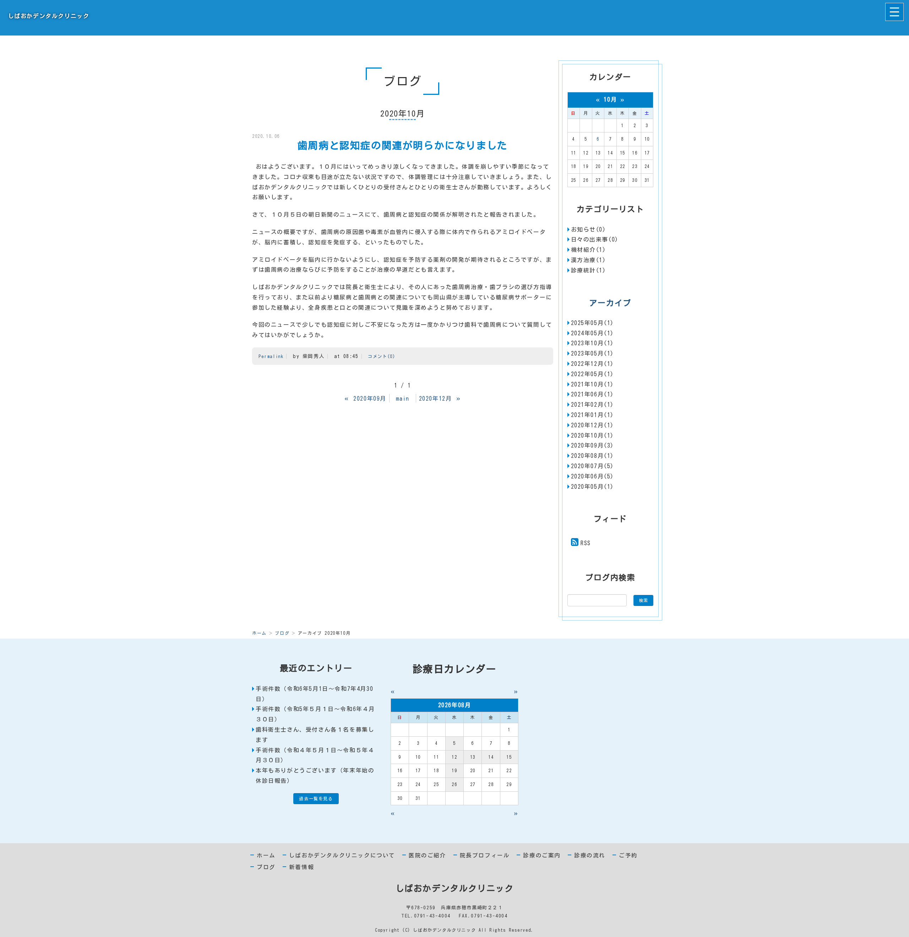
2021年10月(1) (592, 384)
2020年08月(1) (592, 456)
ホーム (259, 633)
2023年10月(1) (592, 343)
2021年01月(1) (592, 415)
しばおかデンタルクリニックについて (342, 855)
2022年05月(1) (592, 374)
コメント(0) (381, 356)
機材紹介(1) (588, 250)
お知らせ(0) (588, 229)
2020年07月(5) (592, 466)
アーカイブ (610, 303)
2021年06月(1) (592, 394)
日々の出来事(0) (595, 239)
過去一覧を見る (316, 798)
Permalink (270, 356)
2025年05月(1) (592, 323)
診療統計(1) (588, 270)
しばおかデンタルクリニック (47, 16)
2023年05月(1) (592, 353)
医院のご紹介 (427, 855)
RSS (586, 543)
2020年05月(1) (592, 486)
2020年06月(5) (592, 476)
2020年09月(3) (592, 445)
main (402, 398)
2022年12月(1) (592, 364)
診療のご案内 (542, 855)
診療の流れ (589, 855)
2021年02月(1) (592, 404)
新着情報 (301, 867)
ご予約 (628, 855)
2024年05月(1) (592, 333)
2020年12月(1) (592, 425)
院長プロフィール (485, 855)
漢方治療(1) (588, 260)
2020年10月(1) (592, 435)
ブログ (282, 633)
